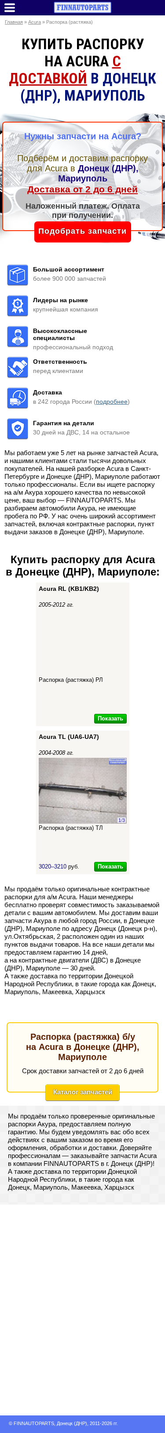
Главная (14, 22)
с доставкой (65, 70)
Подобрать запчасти (82, 231)
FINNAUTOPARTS (34, 1423)
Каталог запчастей (82, 1092)
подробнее (112, 401)
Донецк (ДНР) (72, 1423)
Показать (110, 718)
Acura (34, 22)
